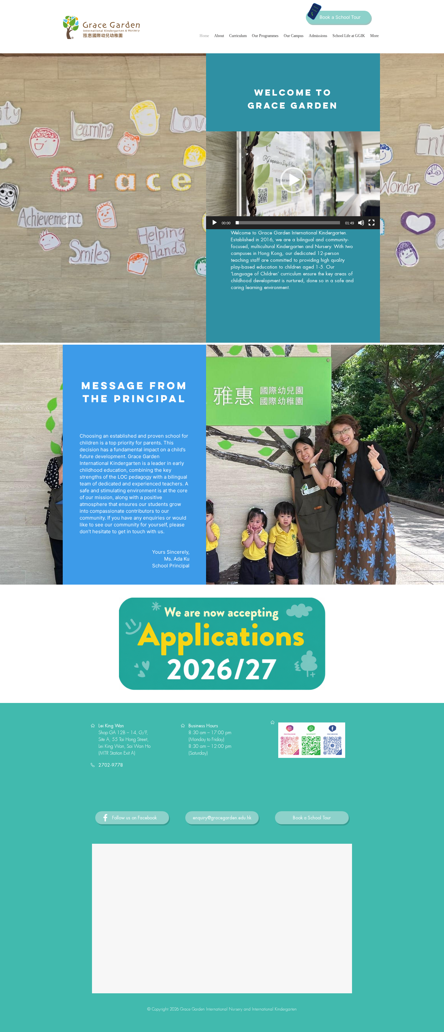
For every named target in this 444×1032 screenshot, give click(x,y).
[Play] (214, 222)
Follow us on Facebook (134, 818)
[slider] (288, 222)
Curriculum (238, 35)
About (219, 35)
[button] (293, 180)
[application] (293, 180)
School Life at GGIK (349, 35)
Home (204, 35)
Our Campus (294, 35)
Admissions (318, 35)
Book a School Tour (340, 17)
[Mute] (361, 222)
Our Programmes (265, 35)
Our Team (400, 145)
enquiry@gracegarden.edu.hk (222, 818)
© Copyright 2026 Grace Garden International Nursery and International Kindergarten (222, 1009)
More (374, 35)
